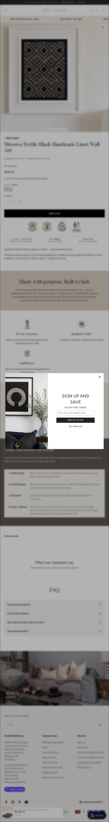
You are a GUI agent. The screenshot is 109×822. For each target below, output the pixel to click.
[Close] (100, 377)
